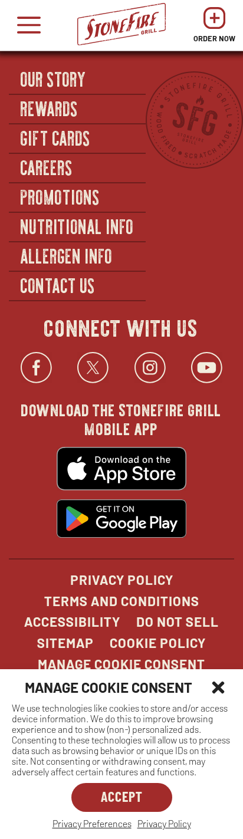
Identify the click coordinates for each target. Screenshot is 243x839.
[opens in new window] (121, 470)
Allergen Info (67, 255)
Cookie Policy (158, 642)
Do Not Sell (177, 621)
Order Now (214, 28)
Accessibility (72, 621)
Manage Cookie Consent (121, 664)
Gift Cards (56, 137)
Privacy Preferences (92, 823)
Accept (122, 796)
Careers (47, 167)
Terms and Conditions (121, 600)
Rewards (49, 108)
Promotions (60, 196)
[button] (218, 687)
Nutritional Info (77, 226)
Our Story (54, 78)
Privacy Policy (164, 823)
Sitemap (65, 642)
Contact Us (58, 285)
